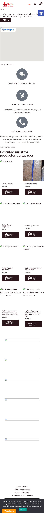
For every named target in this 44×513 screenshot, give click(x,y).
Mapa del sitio (22, 487)
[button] (41, 13)
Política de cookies (22, 492)
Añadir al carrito (9, 192)
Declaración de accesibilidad (22, 495)
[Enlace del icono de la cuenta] (35, 4)
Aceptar (22, 509)
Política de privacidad (22, 489)
